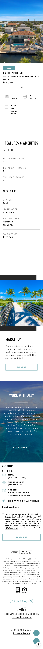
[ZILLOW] (31, 601)
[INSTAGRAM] (18, 601)
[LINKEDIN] (24, 601)
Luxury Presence (22, 617)
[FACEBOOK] (12, 601)
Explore (21, 367)
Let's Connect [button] (21, 447)
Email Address (10, 507)
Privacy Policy (11, 529)
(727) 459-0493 (15, 485)
